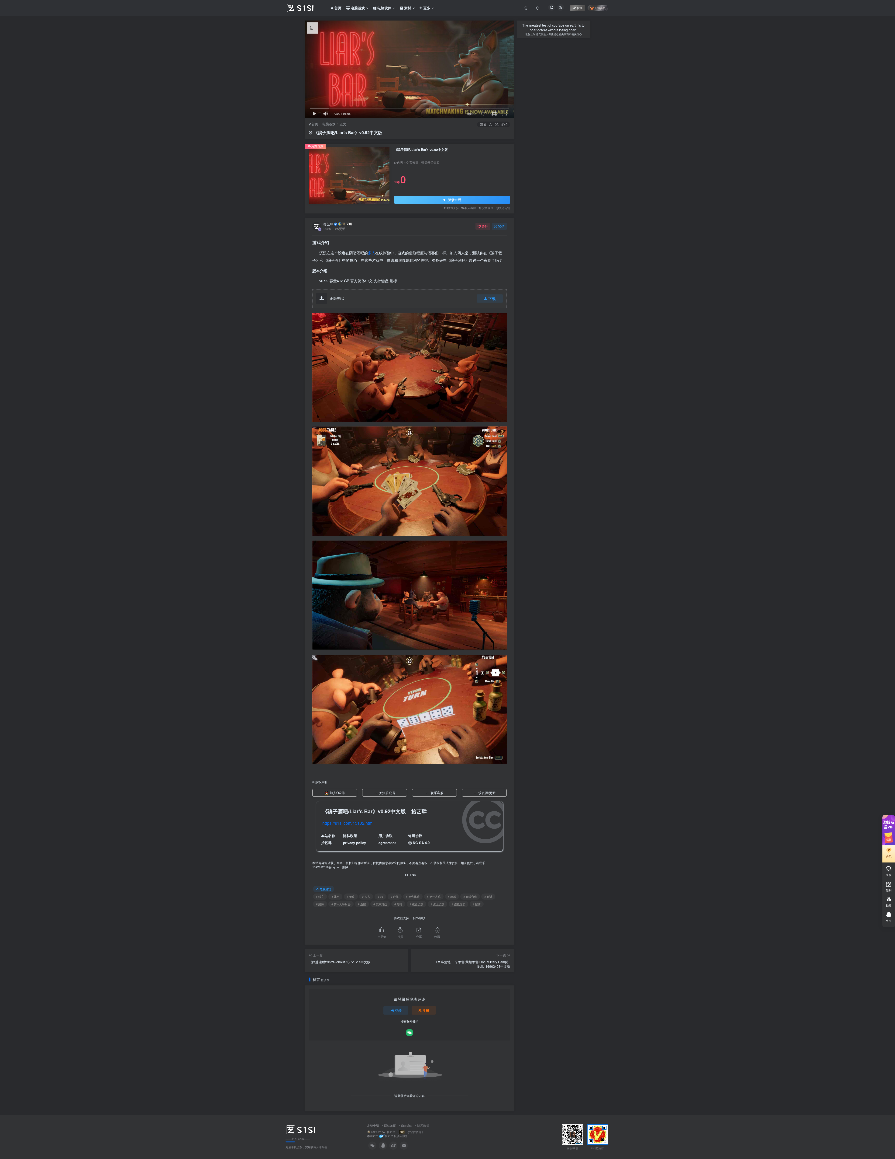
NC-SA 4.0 (421, 842)
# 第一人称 (434, 896)
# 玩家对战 (380, 904)
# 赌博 (477, 904)
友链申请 (373, 1125)
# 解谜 (488, 896)
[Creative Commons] (410, 842)
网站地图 (390, 1125)
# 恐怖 (320, 904)
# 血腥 (362, 904)
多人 (371, 252)
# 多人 (366, 896)
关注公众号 (387, 792)
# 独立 (320, 896)
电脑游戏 (328, 124)
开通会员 (600, 8)
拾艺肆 (328, 224)
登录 (398, 1010)
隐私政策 (423, 1125)
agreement (387, 842)
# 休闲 (335, 896)
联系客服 (437, 792)
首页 (314, 124)
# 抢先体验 (413, 896)
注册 (426, 1010)
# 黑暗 (398, 904)
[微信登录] (409, 1032)
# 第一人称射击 (341, 904)
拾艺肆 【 (393, 1132)
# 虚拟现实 (458, 904)
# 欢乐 (452, 896)
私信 (501, 226)
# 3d (380, 896)
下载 (492, 298)
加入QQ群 (337, 792)
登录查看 (454, 199)
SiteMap (406, 1125)
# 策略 (351, 896)
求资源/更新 (487, 792)
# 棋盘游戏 (416, 904)
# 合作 (395, 896)
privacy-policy (354, 842)
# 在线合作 (470, 896)
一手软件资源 (413, 1132)
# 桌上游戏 (437, 904)
